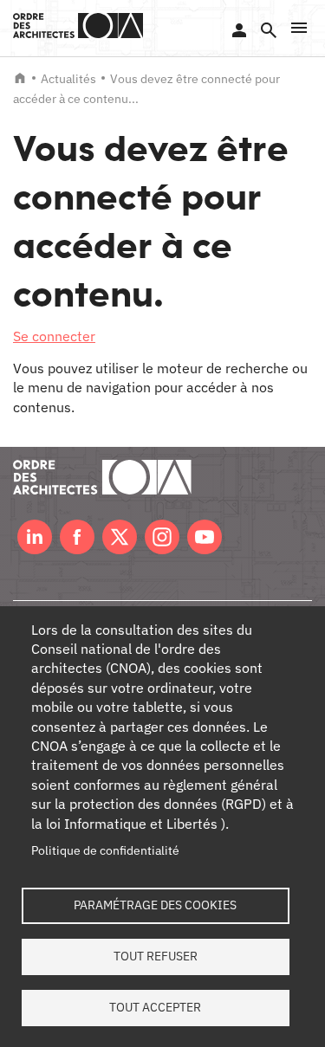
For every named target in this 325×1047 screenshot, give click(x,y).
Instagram (162, 537)
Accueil (20, 78)
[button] (299, 28)
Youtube (204, 537)
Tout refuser (156, 956)
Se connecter (239, 30)
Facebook (77, 537)
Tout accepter (155, 1007)
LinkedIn (34, 537)
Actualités (68, 79)
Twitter (119, 537)
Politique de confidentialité (105, 850)
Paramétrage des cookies (155, 905)
